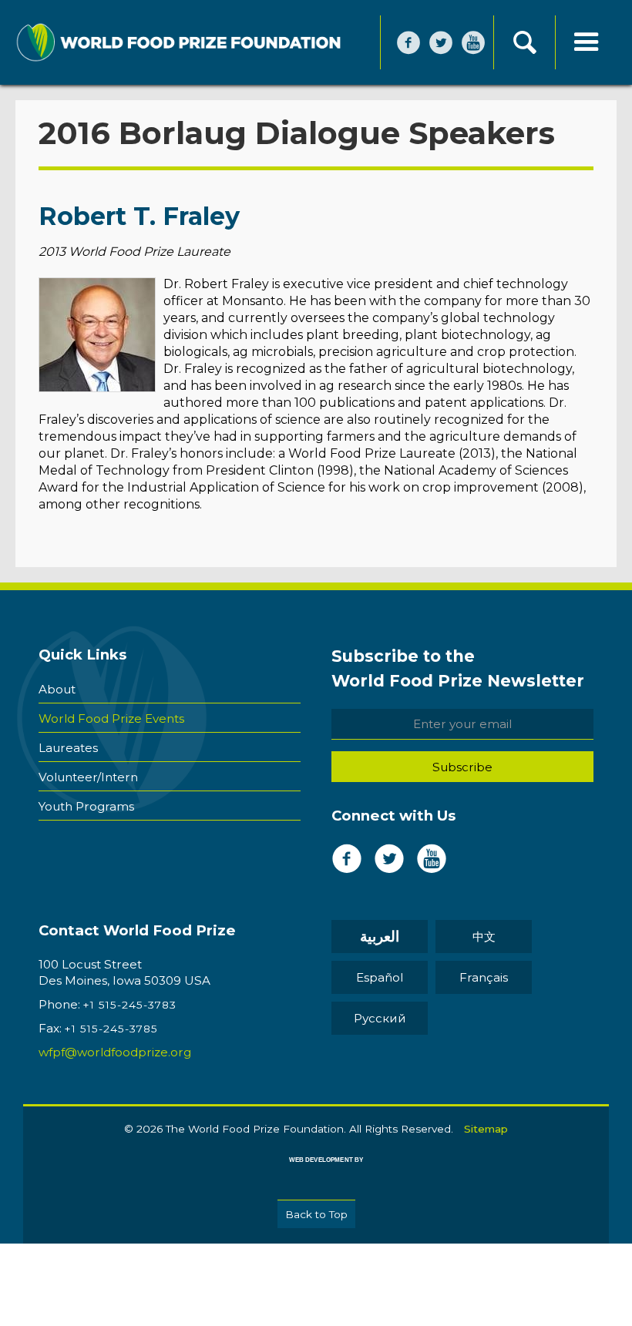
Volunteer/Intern (88, 777)
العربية (379, 936)
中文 (484, 936)
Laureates (68, 747)
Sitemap (486, 1129)
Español (379, 977)
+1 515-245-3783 (129, 1005)
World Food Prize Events (111, 718)
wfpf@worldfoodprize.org (115, 1052)
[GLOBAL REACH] (315, 1170)
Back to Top (316, 1214)
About (57, 689)
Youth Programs (86, 806)
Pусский (380, 1018)
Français (483, 977)
